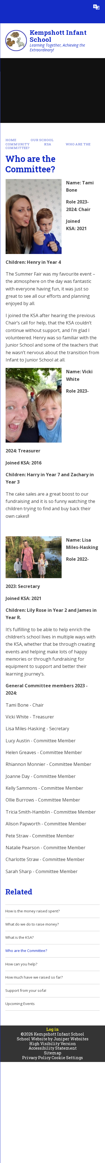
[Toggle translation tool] (96, 7)
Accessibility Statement (53, 1048)
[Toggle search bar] (82, 7)
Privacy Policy (36, 1057)
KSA (47, 144)
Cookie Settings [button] (67, 1057)
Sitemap (52, 1053)
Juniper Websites (70, 1038)
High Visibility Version (52, 1043)
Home (10, 140)
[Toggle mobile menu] (7, 7)
